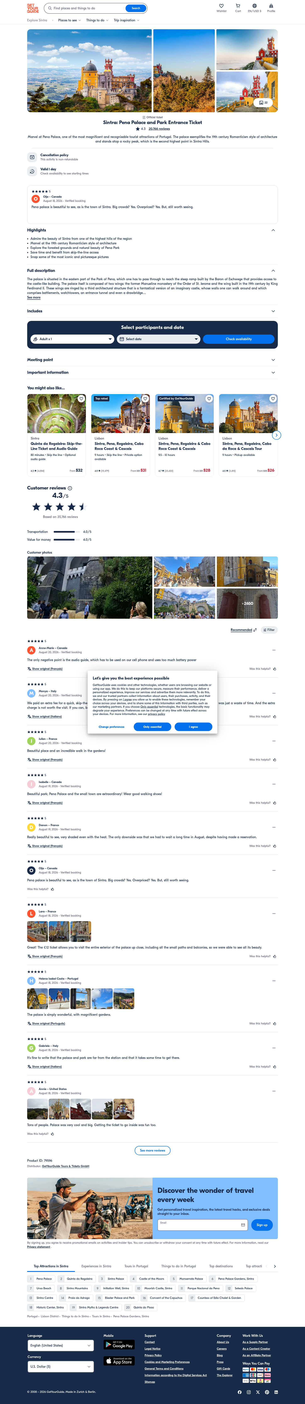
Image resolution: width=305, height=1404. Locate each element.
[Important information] (273, 372)
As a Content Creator (256, 1348)
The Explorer (225, 1375)
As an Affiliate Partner (257, 1355)
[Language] (254, 5)
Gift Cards (223, 1368)
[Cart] (238, 5)
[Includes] (273, 311)
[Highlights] (273, 230)
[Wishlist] (221, 5)
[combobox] (84, 8)
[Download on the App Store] (119, 1361)
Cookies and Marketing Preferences (167, 1362)
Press (220, 1362)
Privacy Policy (153, 1355)
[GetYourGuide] (33, 8)
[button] (152, 128)
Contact (150, 1342)
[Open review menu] (274, 650)
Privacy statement (38, 1247)
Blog (220, 1355)
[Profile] (271, 5)
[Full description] (273, 270)
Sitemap (150, 1382)
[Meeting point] (273, 359)
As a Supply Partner (255, 1342)
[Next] (276, 435)
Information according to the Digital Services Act (176, 1375)
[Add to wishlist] (81, 398)
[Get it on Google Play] (119, 1345)
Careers (222, 1348)
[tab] (51, 1266)
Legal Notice (152, 1348)
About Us (223, 1342)
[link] (56, 435)
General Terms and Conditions (164, 1368)
